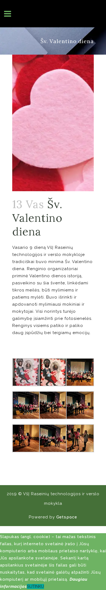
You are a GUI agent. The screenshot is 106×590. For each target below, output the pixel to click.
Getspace (66, 517)
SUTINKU (35, 586)
